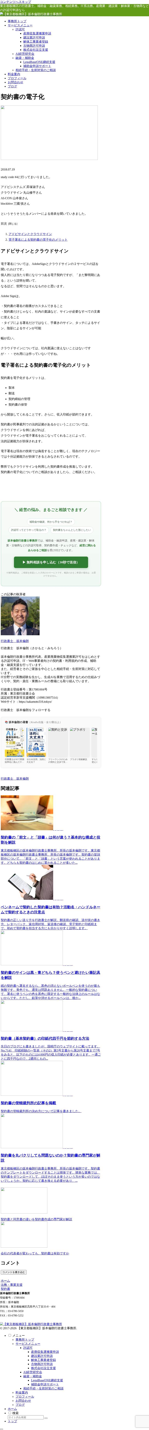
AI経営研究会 (32, 1372)
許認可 (28, 1347)
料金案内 (22, 1392)
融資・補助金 (32, 1376)
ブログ (20, 1404)
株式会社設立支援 (43, 1368)
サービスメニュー (28, 1343)
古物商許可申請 (42, 1364)
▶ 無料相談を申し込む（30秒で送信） (51, 562)
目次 (4, 223)
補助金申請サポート (45, 1384)
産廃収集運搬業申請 (45, 1351)
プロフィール (25, 1396)
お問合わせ (23, 1400)
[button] (46, 1418)
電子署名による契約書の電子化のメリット (38, 239)
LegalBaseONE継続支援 (47, 1380)
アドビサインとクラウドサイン (30, 234)
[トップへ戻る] (1, 1429)
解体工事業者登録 (43, 1360)
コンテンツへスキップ (15, 1)
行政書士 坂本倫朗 (15, 641)
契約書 (5, 774)
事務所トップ (25, 1339)
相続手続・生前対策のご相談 (43, 1388)
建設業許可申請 (42, 1356)
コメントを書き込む (13, 1272)
